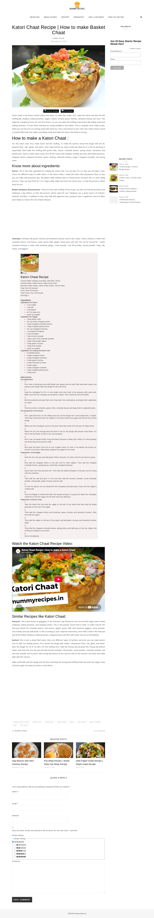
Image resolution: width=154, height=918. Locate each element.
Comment (16, 861)
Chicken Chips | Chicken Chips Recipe (130, 179)
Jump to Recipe (52, 111)
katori (72, 722)
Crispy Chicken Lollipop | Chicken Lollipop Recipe (128, 189)
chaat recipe (49, 722)
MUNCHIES (35, 17)
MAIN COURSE (50, 17)
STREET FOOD (58, 38)
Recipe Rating (17, 835)
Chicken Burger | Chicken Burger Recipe (128, 168)
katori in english (95, 722)
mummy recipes (20, 731)
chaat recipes (61, 722)
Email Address (116, 51)
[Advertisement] (58, 220)
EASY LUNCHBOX (96, 17)
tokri (15, 725)
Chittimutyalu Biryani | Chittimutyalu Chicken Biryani (129, 200)
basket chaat (37, 722)
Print (25, 273)
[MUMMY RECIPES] (77, 5)
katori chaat (82, 722)
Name (15, 791)
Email (15, 803)
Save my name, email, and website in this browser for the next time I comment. (45, 830)
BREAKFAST (79, 17)
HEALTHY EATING (116, 17)
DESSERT (65, 17)
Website (15, 815)
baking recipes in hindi (21, 722)
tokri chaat (24, 725)
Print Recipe (68, 111)
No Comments (99, 731)
